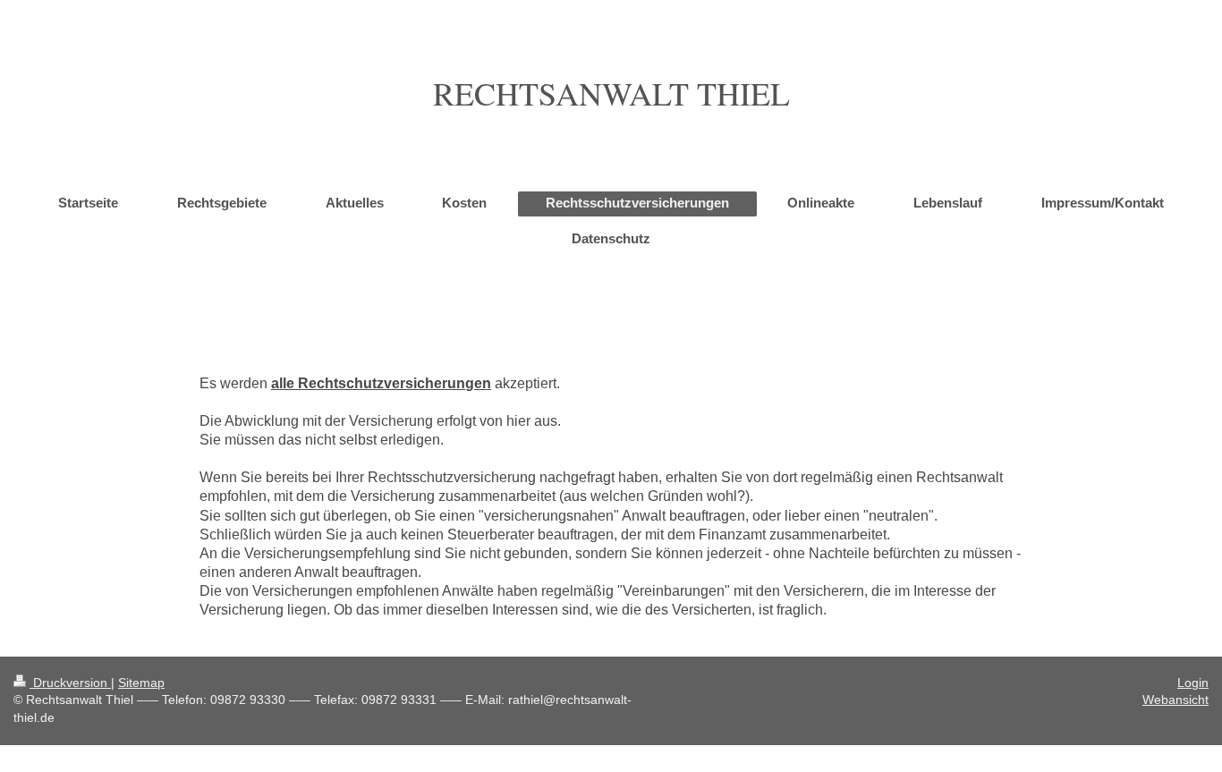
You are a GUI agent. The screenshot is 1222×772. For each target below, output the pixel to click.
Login (1193, 682)
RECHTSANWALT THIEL (611, 93)
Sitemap (141, 682)
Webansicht (1175, 699)
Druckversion (70, 682)
